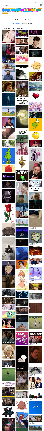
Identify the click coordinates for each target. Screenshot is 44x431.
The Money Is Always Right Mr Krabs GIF (36, 314)
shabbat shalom (29, 11)
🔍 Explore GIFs (10, 2)
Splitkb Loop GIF (32, 374)
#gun (30, 178)
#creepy (4, 163)
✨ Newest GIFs (31, 2)
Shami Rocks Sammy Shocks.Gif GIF (35, 330)
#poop (31, 341)
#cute (17, 63)
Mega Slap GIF (31, 422)
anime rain (34, 8)
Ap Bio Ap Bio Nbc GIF (32, 264)
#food (17, 201)
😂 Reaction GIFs (17, 2)
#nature (31, 89)
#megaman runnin (32, 423)
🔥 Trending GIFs (24, 2)
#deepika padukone (32, 208)
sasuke (30, 8)
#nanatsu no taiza (32, 291)
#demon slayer (18, 319)
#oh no (31, 387)
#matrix (17, 140)
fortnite (27, 8)
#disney (4, 67)
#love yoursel (31, 281)
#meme (4, 234)
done (13, 11)
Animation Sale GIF (32, 280)
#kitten (31, 300)
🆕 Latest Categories (38, 2)
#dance (4, 287)
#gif (3, 378)
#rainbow (31, 375)
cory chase (23, 8)
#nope (31, 128)
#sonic (17, 235)
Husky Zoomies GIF (32, 227)
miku (3, 8)
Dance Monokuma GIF (33, 343)
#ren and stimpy (18, 329)
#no (3, 91)
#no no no (31, 242)
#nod (3, 79)
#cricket (4, 379)
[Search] (41, 5)
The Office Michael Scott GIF (34, 388)
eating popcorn (35, 11)
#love (17, 368)
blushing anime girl (5, 11)
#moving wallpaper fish (32, 228)
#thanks (17, 193)
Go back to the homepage (15, 23)
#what (31, 135)
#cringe (31, 70)
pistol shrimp (18, 8)
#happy (4, 53)
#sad (3, 232)
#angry (31, 130)
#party (3, 103)
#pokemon (17, 418)
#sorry (31, 67)
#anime (4, 42)
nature (17, 11)
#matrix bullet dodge (32, 256)
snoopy (20, 11)
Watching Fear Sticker (33, 398)
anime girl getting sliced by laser (10, 8)
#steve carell (31, 386)
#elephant (4, 171)
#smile (4, 161)
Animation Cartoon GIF (33, 243)
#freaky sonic (4, 201)
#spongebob (31, 314)
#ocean (31, 88)
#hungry (17, 200)
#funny (4, 259)
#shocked (17, 417)
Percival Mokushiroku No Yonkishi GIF (35, 290)
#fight (17, 318)
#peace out (31, 362)
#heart (17, 369)
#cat (3, 235)
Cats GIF (30, 301)
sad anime (23, 11)
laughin (10, 11)
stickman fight (39, 8)
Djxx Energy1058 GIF (32, 255)
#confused (31, 138)
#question (31, 136)
